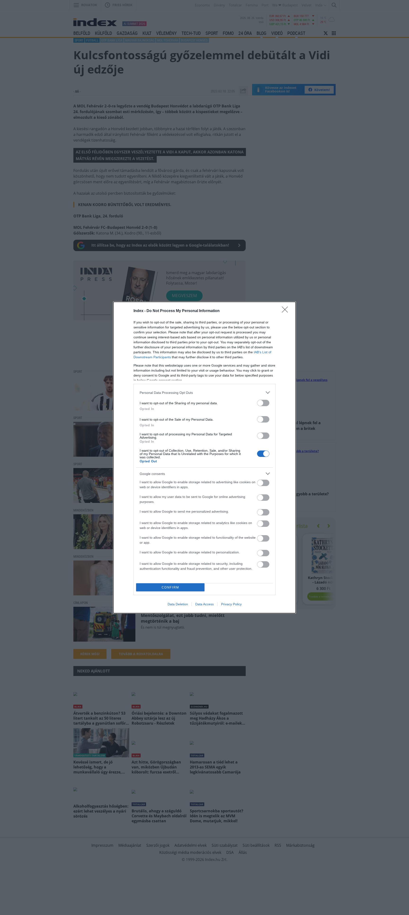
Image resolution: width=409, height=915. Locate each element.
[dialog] (204, 457)
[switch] (263, 403)
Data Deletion (178, 604)
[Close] (286, 311)
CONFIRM (170, 587)
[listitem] (204, 392)
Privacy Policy (231, 604)
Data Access (204, 604)
